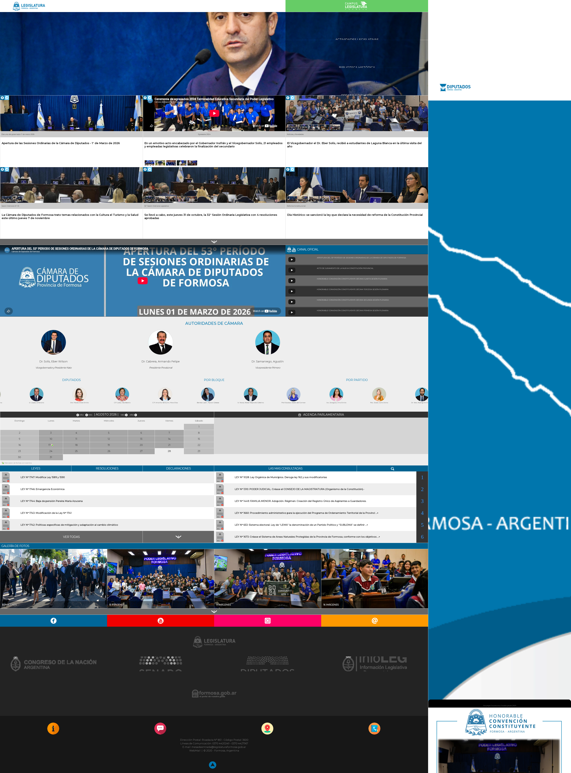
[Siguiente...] (178, 537)
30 (19, 457)
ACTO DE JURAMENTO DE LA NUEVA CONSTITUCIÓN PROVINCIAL (346, 268)
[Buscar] (392, 468)
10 (51, 439)
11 (76, 439)
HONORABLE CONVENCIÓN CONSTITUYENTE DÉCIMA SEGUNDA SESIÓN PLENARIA (353, 300)
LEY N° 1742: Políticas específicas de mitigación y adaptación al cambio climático (69, 524)
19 (109, 445)
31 (51, 457)
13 (141, 439)
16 (19, 445)
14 (169, 439)
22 (199, 445)
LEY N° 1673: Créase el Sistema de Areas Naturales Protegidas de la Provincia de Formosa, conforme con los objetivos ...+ (307, 536)
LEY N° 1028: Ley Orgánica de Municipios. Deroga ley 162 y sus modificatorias (281, 477)
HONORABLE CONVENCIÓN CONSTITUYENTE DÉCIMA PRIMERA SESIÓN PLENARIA (353, 310)
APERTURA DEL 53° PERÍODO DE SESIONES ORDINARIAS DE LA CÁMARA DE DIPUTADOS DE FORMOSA (362, 258)
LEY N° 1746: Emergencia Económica (43, 489)
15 (199, 439)
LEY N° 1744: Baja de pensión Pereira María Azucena (52, 501)
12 (109, 439)
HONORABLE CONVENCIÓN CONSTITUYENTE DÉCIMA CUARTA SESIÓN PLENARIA (353, 279)
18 (76, 445)
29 (199, 451)
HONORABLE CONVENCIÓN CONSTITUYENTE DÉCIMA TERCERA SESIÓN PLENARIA (353, 289)
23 (19, 451)
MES (90, 415)
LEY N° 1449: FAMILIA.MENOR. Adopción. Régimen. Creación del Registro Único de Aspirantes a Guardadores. (300, 501)
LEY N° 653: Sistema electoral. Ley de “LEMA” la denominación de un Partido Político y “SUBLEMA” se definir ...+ (301, 524)
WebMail (194, 750)
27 (141, 451)
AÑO (82, 415)
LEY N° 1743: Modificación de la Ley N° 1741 (46, 513)
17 (49, 445)
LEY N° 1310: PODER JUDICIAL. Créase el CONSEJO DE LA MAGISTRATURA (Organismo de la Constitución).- (299, 489)
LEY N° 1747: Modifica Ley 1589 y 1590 (43, 477)
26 (109, 451)
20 (141, 445)
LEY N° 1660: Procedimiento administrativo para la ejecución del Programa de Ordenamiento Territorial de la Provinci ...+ (306, 513)
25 (76, 451)
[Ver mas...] (214, 242)
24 (50, 451)
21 (169, 445)
